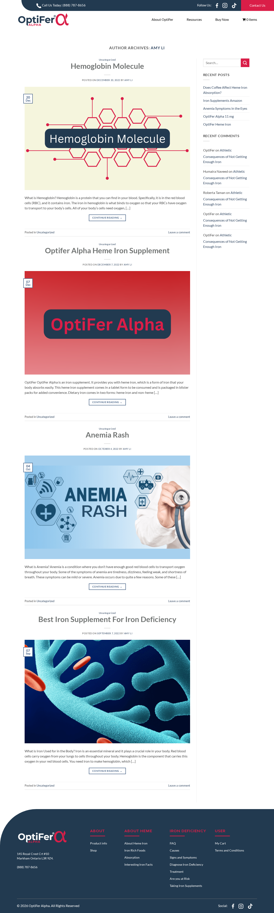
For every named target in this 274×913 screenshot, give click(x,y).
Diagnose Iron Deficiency (186, 864)
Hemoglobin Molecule (107, 65)
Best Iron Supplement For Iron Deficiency (107, 619)
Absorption (132, 857)
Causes (174, 850)
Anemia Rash (107, 434)
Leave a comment (179, 232)
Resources (194, 19)
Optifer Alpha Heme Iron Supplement (107, 250)
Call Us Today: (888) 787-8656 (63, 5)
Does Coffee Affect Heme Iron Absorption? (225, 89)
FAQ (173, 843)
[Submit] (245, 62)
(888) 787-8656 (27, 867)
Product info (98, 843)
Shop (93, 850)
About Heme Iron (135, 843)
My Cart (220, 843)
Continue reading (107, 217)
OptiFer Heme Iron (217, 124)
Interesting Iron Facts (138, 864)
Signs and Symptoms (183, 857)
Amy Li (158, 47)
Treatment (176, 871)
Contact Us (257, 5)
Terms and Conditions (229, 850)
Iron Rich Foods (134, 850)
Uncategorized (107, 59)
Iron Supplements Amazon (222, 100)
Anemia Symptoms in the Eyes (225, 108)
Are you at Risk (180, 878)
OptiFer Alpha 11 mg (218, 116)
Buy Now (222, 19)
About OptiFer (162, 19)
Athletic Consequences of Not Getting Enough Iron (225, 156)
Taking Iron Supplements (186, 886)
